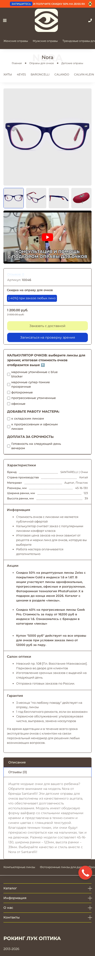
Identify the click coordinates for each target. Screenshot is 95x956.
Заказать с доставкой (47, 326)
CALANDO (61, 74)
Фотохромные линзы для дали (62, 867)
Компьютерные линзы (19, 867)
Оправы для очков (41, 63)
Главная (17, 63)
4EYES (21, 74)
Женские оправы (15, 41)
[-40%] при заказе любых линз (32, 298)
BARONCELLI (40, 74)
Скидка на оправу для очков (30, 290)
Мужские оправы (45, 41)
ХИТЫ (7, 74)
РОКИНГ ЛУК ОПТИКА (32, 938)
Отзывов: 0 (15, 274)
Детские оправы (72, 63)
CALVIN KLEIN (84, 74)
